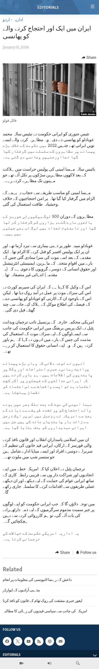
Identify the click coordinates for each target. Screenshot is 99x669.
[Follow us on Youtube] (28, 641)
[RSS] (39, 641)
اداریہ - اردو (13, 20)
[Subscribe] (60, 641)
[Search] (78, 663)
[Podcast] (49, 641)
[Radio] (49, 663)
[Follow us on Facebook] (7, 641)
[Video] (21, 663)
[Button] (89, 58)
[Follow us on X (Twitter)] (17, 641)
